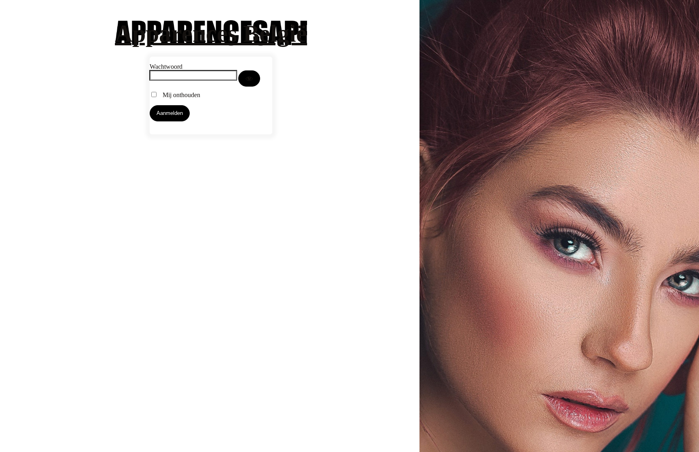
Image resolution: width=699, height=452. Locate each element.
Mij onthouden (179, 94)
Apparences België (211, 33)
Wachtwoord (166, 66)
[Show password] (249, 78)
